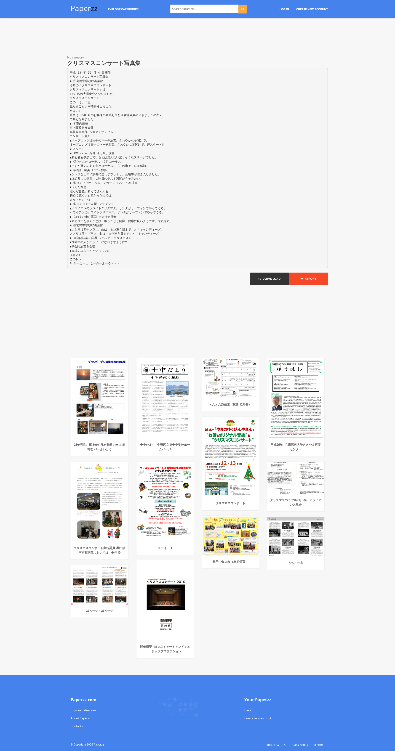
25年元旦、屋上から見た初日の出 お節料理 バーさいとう (99, 447)
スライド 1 (165, 548)
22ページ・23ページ (99, 611)
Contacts (77, 726)
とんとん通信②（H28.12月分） (230, 404)
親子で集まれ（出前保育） (230, 562)
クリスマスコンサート (230, 503)
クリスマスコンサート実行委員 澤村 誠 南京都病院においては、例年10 (99, 550)
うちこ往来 (295, 563)
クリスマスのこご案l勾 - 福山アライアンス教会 (295, 502)
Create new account (257, 718)
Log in (248, 710)
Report (309, 279)
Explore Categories (83, 710)
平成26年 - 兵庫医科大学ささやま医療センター (296, 447)
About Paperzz (81, 718)
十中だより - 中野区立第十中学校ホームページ (165, 447)
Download (271, 279)
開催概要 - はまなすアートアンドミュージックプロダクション (165, 649)
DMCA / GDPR (300, 745)
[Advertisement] (197, 37)
